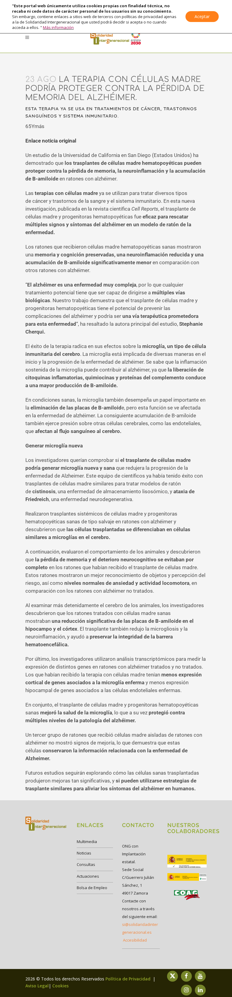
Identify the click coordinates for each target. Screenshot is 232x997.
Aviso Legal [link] (37, 986)
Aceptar (202, 16)
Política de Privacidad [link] (128, 979)
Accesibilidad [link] (135, 940)
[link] (116, 37)
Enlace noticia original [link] (50, 141)
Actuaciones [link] (88, 876)
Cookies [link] (60, 986)
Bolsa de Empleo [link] (92, 887)
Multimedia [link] (87, 841)
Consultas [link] (86, 864)
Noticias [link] (84, 853)
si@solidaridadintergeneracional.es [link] (140, 928)
